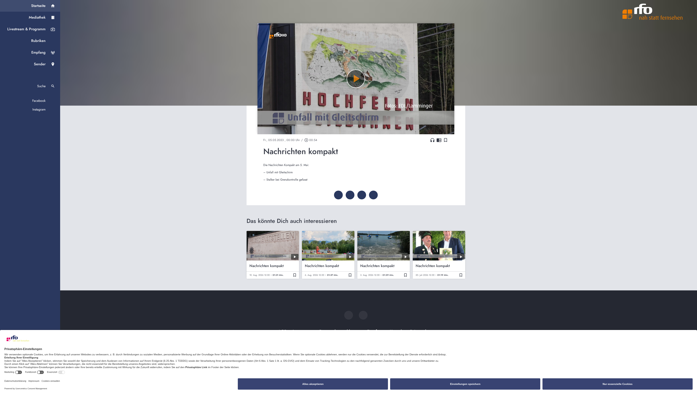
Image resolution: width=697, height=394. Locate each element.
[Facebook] (348, 315)
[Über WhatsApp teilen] (361, 195)
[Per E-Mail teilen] (373, 195)
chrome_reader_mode (439, 140)
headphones (432, 140)
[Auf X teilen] (350, 195)
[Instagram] (363, 315)
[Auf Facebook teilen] (338, 195)
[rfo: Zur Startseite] (652, 12)
